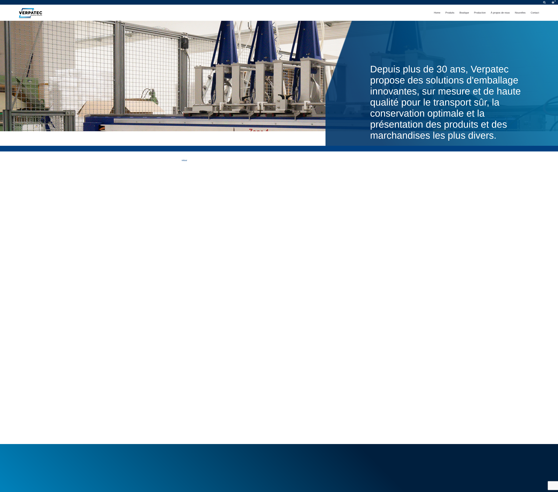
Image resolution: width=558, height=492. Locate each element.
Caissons (287, 457)
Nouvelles (520, 12)
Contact (535, 12)
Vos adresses (339, 457)
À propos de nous (500, 12)
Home (437, 12)
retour (184, 160)
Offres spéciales (240, 465)
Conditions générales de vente (247, 454)
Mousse (286, 454)
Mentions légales (190, 486)
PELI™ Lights (289, 467)
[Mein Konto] (549, 2)
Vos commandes (340, 454)
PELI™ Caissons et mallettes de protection (303, 464)
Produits (449, 12)
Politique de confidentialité (214, 486)
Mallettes (287, 460)
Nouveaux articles (241, 462)
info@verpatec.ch (197, 467)
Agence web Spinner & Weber (345, 486)
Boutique (464, 12)
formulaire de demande (197, 335)
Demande (44, 2)
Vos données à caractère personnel (349, 460)
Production (480, 12)
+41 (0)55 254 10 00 (21, 2)
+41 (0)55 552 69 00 (195, 464)
